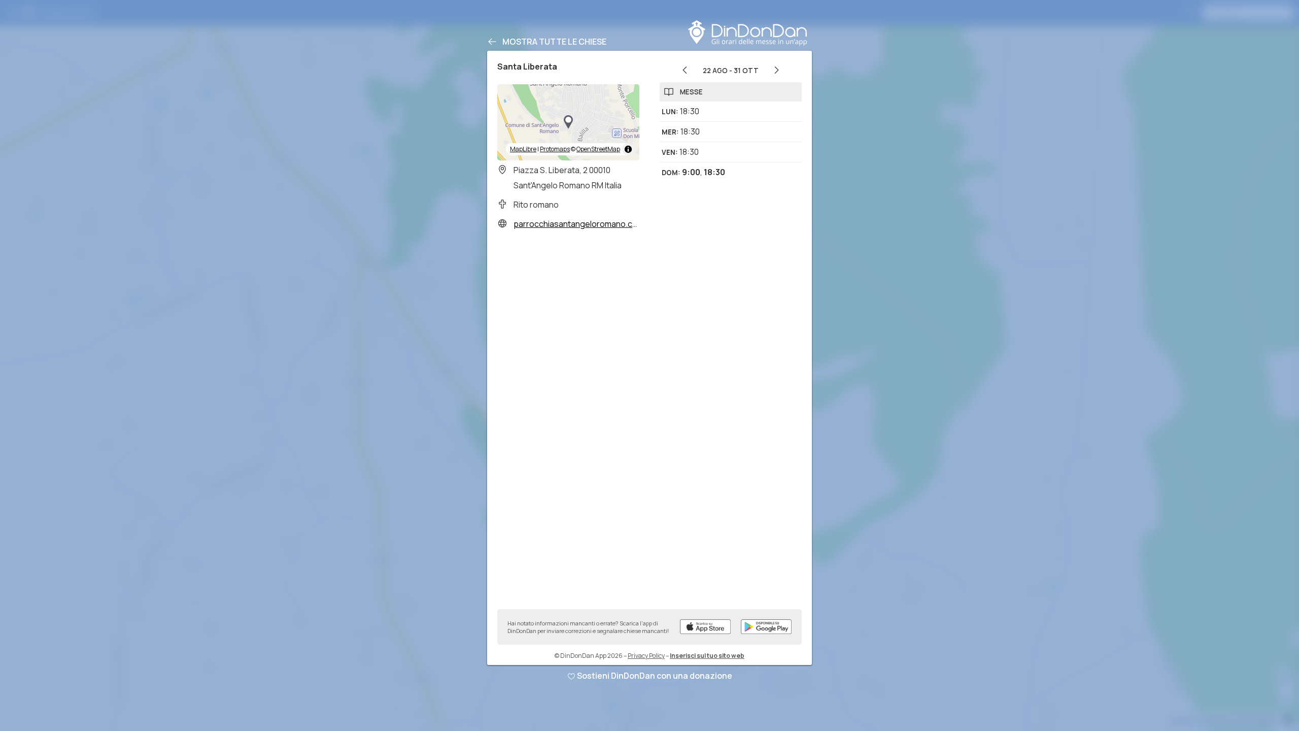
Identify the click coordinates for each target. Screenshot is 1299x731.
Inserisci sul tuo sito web (707, 655)
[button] (568, 122)
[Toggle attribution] (628, 149)
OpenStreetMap (598, 149)
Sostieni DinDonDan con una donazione (654, 675)
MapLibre (523, 149)
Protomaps (555, 149)
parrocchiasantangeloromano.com (579, 223)
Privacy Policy (646, 655)
